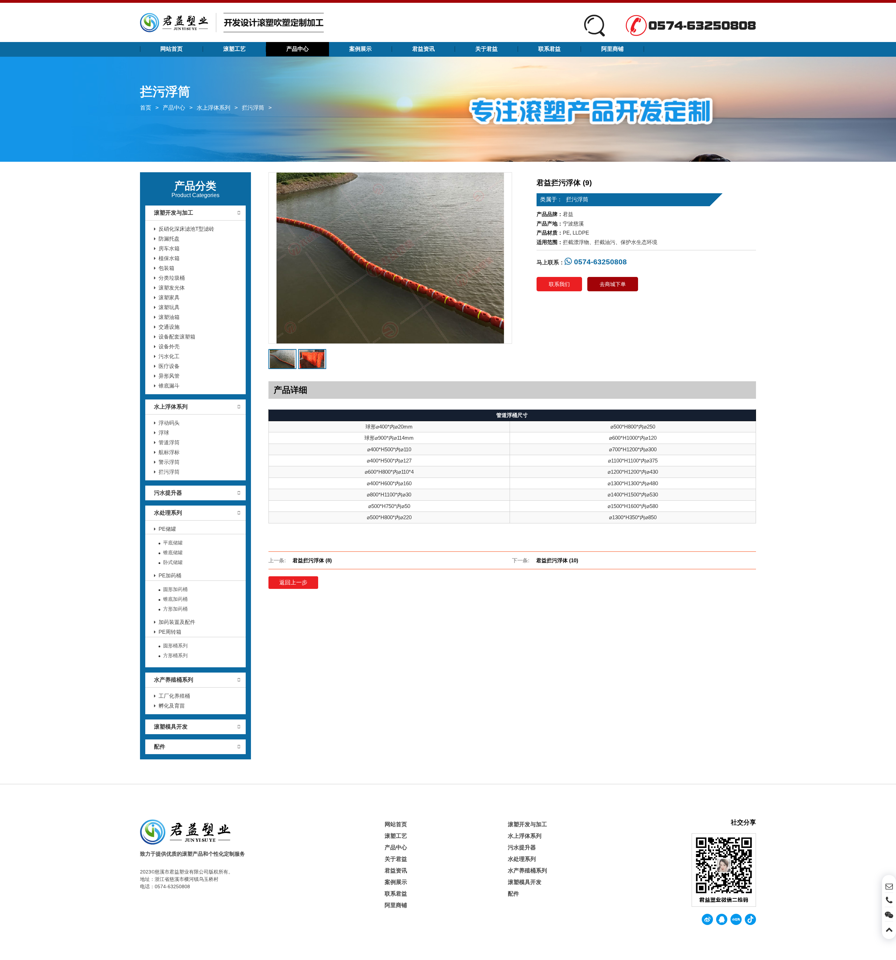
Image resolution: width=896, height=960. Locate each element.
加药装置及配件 (177, 622)
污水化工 (169, 356)
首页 (145, 108)
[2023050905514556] (312, 359)
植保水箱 (169, 258)
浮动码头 (169, 423)
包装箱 (166, 268)
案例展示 (360, 49)
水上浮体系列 (213, 108)
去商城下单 (613, 284)
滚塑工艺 (234, 49)
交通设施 (169, 327)
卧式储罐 (173, 562)
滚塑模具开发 (171, 727)
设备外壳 (169, 346)
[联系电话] (889, 900)
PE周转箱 (170, 632)
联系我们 (559, 284)
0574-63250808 (599, 262)
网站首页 (171, 49)
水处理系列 (168, 513)
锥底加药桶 (175, 599)
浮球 (164, 433)
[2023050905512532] (390, 258)
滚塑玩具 (169, 307)
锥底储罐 (173, 552)
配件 (159, 747)
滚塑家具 (169, 297)
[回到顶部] (889, 928)
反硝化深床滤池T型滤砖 (186, 229)
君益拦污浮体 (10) (557, 560)
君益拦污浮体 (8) (312, 560)
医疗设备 (169, 366)
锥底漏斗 (169, 386)
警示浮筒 (169, 462)
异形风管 (169, 376)
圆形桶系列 (175, 645)
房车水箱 (169, 248)
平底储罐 (173, 542)
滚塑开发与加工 (173, 213)
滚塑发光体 (172, 288)
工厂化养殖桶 (174, 696)
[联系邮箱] (889, 885)
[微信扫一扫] (889, 914)
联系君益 (549, 49)
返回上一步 (293, 582)
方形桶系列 (175, 655)
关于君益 (486, 49)
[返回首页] (232, 22)
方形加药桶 (175, 609)
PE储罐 (167, 529)
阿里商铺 (612, 49)
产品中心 (297, 49)
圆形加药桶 (175, 589)
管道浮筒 (169, 442)
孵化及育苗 (172, 706)
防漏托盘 (169, 239)
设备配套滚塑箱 (177, 337)
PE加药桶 (170, 575)
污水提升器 (168, 493)
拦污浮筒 (253, 108)
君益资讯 (423, 49)
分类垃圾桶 (172, 278)
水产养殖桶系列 (173, 680)
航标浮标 (169, 452)
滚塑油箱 (169, 317)
